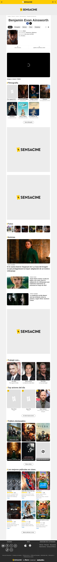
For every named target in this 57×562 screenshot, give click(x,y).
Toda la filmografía (28, 122)
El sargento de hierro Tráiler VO (28, 459)
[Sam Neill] (14, 371)
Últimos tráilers (28, 464)
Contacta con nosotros (17, 555)
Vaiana (23, 520)
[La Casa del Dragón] (23, 91)
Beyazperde (53, 544)
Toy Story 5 (38, 491)
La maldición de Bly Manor (34, 116)
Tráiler (8, 498)
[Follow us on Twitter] (11, 545)
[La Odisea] (14, 480)
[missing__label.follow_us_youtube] (3, 545)
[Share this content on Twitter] (30, 23)
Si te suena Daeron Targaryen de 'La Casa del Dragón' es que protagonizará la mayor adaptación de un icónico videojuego (28, 269)
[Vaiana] (28, 510)
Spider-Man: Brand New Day (28, 491)
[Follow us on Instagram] (16, 545)
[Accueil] (27, 2)
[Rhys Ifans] (43, 371)
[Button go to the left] (46, 27)
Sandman (12, 116)
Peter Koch (13, 409)
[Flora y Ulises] (23, 109)
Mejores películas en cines (28, 532)
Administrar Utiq (44, 555)
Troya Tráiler (28, 440)
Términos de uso (26, 555)
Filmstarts (46, 544)
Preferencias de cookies (28, 556)
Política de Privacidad (35, 555)
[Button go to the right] (48, 27)
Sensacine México (51, 546)
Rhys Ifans (43, 381)
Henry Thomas (28, 381)
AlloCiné (41, 544)
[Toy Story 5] (43, 480)
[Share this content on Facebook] (27, 23)
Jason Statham (43, 409)
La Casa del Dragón (23, 99)
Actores (17, 16)
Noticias (11, 237)
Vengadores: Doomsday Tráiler (13, 459)
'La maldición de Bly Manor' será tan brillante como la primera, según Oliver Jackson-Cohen (40, 298)
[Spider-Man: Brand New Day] (28, 480)
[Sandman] (12, 109)
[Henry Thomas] (28, 371)
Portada (9, 16)
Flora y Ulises (23, 116)
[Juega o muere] (34, 91)
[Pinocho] (45, 91)
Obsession (9, 520)
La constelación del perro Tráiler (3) (14, 440)
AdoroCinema (42, 546)
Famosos (13, 16)
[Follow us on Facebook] (7, 545)
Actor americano (23, 16)
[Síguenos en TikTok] (7, 550)
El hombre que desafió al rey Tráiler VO (43, 459)
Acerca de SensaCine (6, 555)
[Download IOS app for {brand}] (26, 545)
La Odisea (9, 491)
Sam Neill (14, 381)
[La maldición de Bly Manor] (34, 109)
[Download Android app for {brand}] (31, 545)
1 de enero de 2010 (29, 34)
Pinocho (45, 99)
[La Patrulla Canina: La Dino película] (43, 510)
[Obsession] (14, 510)
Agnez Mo (28, 409)
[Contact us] (11, 550)
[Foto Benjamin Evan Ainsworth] (10, 229)
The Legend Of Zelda (12, 99)
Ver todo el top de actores (28, 415)
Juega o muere (34, 99)
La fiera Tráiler (43, 440)
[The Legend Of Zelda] (12, 91)
